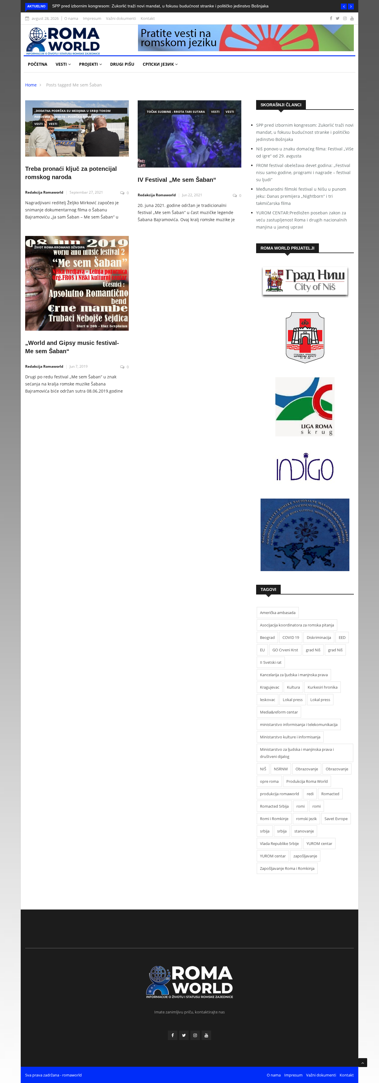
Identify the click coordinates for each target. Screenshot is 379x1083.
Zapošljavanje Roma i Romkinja (287, 868)
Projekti (89, 64)
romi (300, 806)
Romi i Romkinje (274, 818)
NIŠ (263, 769)
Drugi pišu (122, 64)
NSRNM (281, 769)
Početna (37, 64)
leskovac (267, 699)
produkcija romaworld (279, 793)
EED (342, 637)
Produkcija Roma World (307, 781)
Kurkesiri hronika (323, 687)
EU (262, 650)
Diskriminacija (319, 637)
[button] (344, 6)
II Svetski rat (271, 662)
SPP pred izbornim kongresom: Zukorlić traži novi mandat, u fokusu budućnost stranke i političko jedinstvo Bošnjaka (160, 6)
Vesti (62, 64)
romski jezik (306, 818)
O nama (71, 18)
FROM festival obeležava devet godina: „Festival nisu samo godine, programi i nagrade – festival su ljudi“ (303, 172)
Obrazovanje (307, 769)
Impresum (92, 18)
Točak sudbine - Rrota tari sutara (176, 112)
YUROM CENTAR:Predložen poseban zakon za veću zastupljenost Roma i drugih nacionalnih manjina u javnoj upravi (301, 220)
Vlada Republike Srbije (279, 843)
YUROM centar (319, 843)
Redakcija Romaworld (44, 192)
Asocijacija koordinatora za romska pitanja (297, 625)
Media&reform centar (279, 712)
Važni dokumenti (121, 18)
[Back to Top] (362, 1062)
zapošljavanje (305, 856)
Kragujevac (269, 687)
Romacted (330, 793)
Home (31, 85)
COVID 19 (290, 637)
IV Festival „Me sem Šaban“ (177, 179)
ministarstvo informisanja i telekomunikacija (299, 724)
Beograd (267, 637)
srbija (264, 831)
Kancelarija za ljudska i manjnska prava (294, 674)
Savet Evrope (336, 818)
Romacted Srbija (274, 806)
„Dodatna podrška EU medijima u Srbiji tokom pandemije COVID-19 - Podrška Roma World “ (72, 111)
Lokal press (293, 699)
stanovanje (304, 831)
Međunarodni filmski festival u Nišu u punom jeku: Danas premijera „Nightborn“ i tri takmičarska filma (301, 196)
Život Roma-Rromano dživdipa (59, 247)
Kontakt (148, 18)
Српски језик (159, 64)
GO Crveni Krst (285, 650)
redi (310, 793)
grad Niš (313, 650)
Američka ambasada (278, 612)
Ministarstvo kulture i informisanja (290, 737)
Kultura (293, 687)
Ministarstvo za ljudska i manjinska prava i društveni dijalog (297, 753)
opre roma (269, 781)
